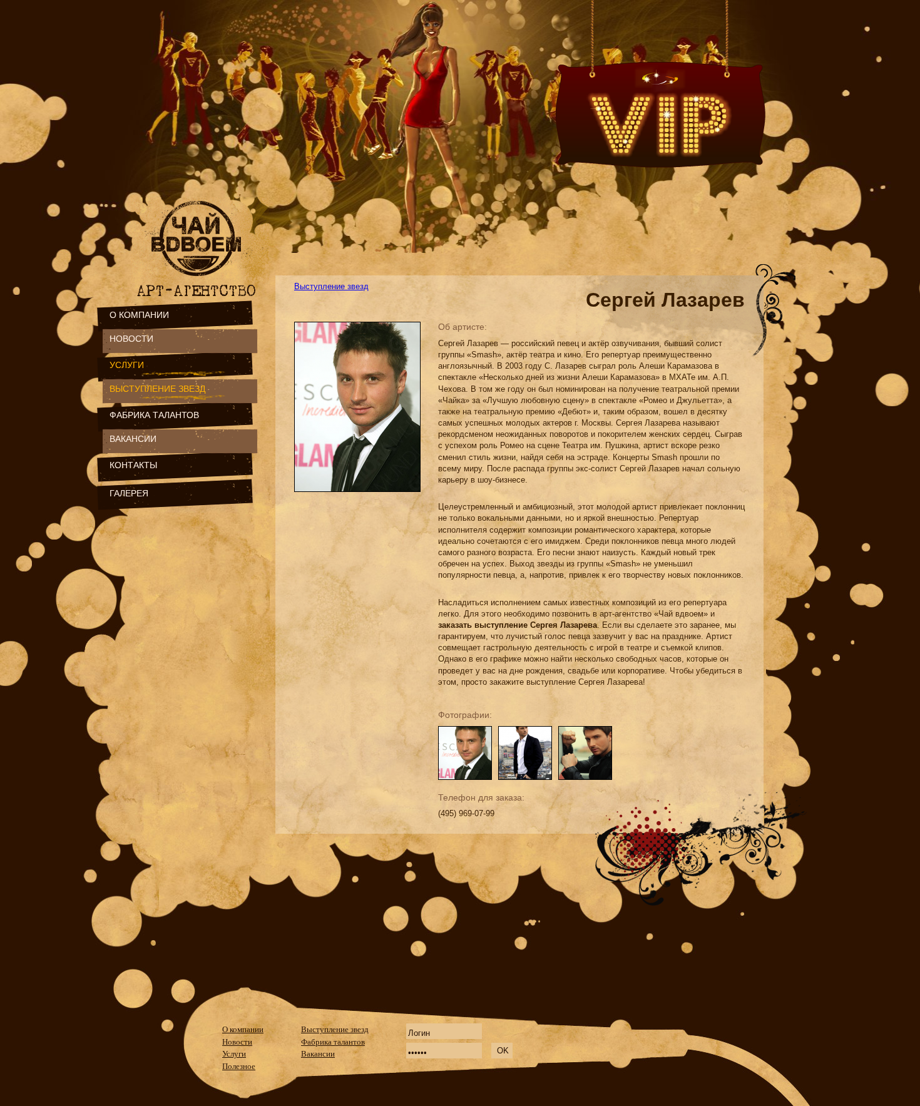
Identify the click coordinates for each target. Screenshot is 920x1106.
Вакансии (318, 1053)
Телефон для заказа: (481, 797)
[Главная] (198, 280)
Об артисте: (462, 327)
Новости (237, 1042)
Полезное (238, 1066)
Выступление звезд (331, 286)
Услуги (234, 1053)
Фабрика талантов (333, 1042)
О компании (242, 1029)
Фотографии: (465, 715)
